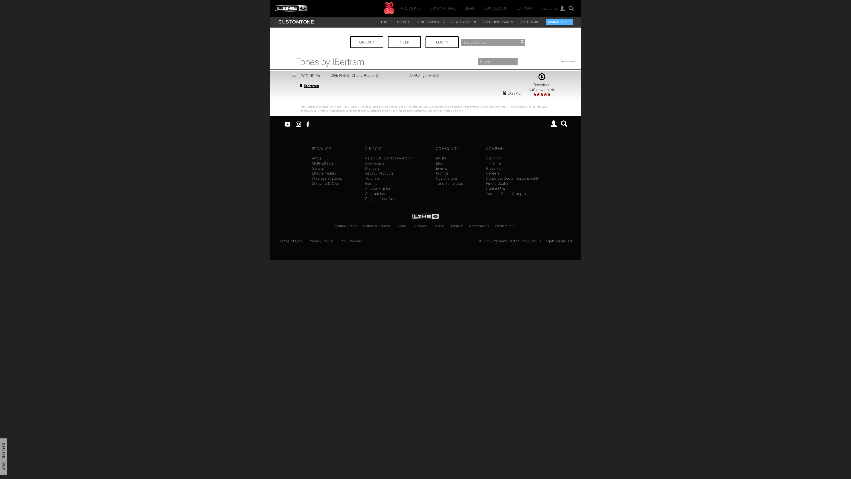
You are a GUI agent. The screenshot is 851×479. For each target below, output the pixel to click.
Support (525, 8)
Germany (419, 226)
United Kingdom (376, 226)
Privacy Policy (320, 241)
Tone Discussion (498, 22)
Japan (401, 226)
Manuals (372, 168)
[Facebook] (308, 124)
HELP (404, 42)
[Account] (562, 9)
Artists (441, 158)
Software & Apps (326, 183)
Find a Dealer (497, 183)
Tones (386, 22)
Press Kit (493, 168)
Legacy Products (379, 173)
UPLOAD (366, 42)
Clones (403, 22)
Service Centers (378, 188)
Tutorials (372, 178)
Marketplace (559, 22)
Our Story (494, 158)
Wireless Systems (327, 178)
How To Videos (463, 22)
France (438, 226)
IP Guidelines (351, 241)
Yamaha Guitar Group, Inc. (508, 193)
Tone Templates (430, 22)
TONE (296, 22)
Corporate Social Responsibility (512, 178)
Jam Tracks (529, 22)
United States (346, 226)
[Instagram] (298, 124)
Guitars (318, 168)
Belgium (457, 226)
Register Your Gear (381, 198)
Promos (442, 173)
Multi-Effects (323, 163)
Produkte (411, 8)
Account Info (375, 193)
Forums (371, 183)
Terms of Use (290, 241)
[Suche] (571, 9)
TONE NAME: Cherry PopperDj (353, 75)
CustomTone (443, 8)
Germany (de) (549, 9)
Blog (470, 8)
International (505, 226)
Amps (316, 158)
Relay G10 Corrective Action (389, 158)
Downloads (495, 8)
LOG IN (442, 42)
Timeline (493, 163)
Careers (493, 173)
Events (441, 168)
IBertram (311, 86)
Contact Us (495, 188)
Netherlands (479, 226)
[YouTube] (287, 124)
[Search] (564, 124)
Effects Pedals (324, 173)
